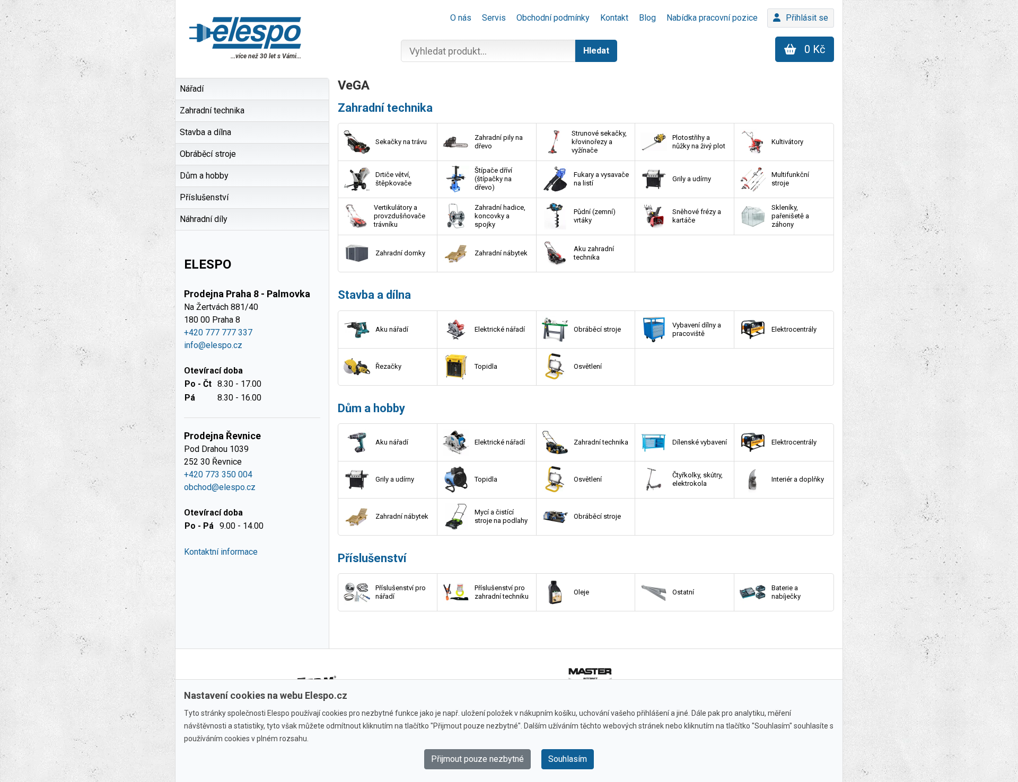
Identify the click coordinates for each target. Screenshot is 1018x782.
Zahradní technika (385, 107)
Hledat (596, 51)
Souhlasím (567, 759)
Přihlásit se (807, 18)
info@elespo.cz (213, 345)
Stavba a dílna (374, 294)
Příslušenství (372, 558)
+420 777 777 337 (218, 332)
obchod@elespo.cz (220, 487)
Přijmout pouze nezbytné (477, 759)
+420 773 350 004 (218, 474)
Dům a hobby (371, 408)
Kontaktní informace (221, 552)
